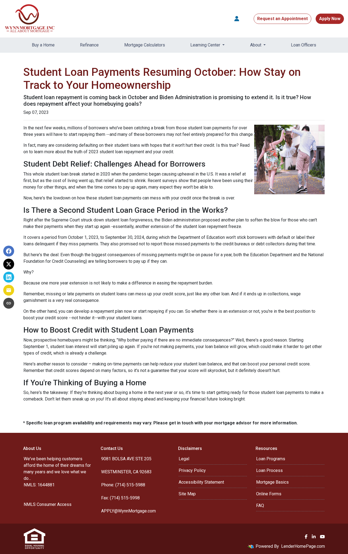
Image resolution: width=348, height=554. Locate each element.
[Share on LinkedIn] (8, 277)
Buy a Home (43, 45)
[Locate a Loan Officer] (236, 19)
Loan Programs (270, 458)
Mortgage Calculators (144, 45)
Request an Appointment (282, 18)
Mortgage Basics (272, 482)
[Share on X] (8, 264)
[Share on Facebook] (8, 251)
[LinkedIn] (314, 536)
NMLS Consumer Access (48, 504)
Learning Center (205, 45)
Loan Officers (303, 45)
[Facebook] (306, 536)
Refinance (89, 45)
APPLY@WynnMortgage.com (128, 511)
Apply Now (329, 18)
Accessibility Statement (201, 482)
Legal (184, 458)
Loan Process (269, 470)
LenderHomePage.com (303, 546)
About (256, 45)
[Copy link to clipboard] (8, 303)
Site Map (187, 493)
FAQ (260, 505)
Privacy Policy (192, 470)
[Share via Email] (8, 290)
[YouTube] (322, 536)
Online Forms (268, 493)
